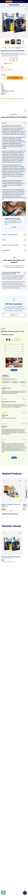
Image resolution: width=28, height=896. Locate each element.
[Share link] (26, 9)
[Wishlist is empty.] (24, 5)
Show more (14, 457)
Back (5, 47)
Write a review (14, 370)
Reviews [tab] (5, 375)
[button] (2, 77)
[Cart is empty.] (26, 5)
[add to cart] (20, 480)
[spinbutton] (4, 77)
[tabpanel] (14, 419)
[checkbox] (22, 382)
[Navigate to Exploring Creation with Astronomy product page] (12, 543)
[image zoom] (14, 22)
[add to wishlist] (25, 77)
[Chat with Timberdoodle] (25, 893)
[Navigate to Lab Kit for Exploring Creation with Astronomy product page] (12, 491)
